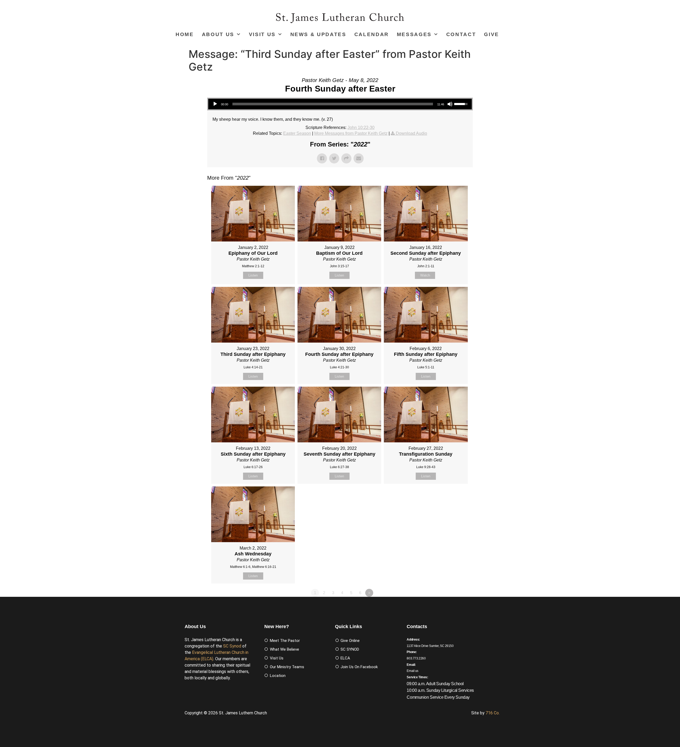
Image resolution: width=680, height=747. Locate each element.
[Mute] (450, 104)
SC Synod (232, 646)
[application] (340, 104)
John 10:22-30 (361, 127)
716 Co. (493, 712)
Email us (412, 671)
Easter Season (297, 133)
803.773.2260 (416, 658)
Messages (414, 34)
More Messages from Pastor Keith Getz (351, 133)
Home (185, 34)
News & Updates (318, 34)
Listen (253, 275)
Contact (461, 34)
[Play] (215, 104)
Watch (425, 275)
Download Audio (411, 133)
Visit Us (262, 34)
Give (491, 34)
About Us (218, 34)
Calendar (371, 34)
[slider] (332, 104)
